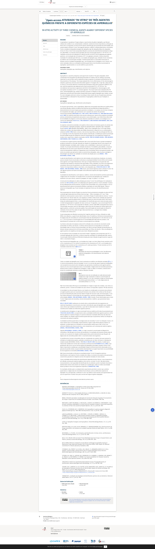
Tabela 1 (79, 246)
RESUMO (45, 40)
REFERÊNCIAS (45, 49)
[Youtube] (57, 533)
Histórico (45, 54)
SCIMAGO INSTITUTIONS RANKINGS (80, 35)
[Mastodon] (52, 533)
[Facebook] (55, 533)
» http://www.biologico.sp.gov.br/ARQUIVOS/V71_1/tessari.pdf (78, 472)
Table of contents (47, 11)
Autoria (68, 35)
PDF (94, 11)
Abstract (78, 11)
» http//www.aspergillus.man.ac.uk (71, 389)
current (61, 11)
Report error (153, 197)
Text (44, 46)
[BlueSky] (51, 533)
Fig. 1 (110, 261)
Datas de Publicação (47, 52)
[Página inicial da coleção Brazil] (44, 531)
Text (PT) (87, 11)
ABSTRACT (45, 43)
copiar (102, 15)
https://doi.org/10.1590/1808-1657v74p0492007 (88, 15)
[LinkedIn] (54, 533)
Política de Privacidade (98, 546)
